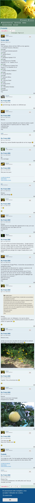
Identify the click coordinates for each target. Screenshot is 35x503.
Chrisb (7, 198)
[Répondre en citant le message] (30, 37)
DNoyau (7, 234)
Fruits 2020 (5, 40)
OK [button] (10, 500)
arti (6, 148)
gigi (2, 183)
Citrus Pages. (4, 178)
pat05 (2, 133)
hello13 (2, 470)
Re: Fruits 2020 (5, 100)
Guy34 (7, 35)
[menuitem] (31, 20)
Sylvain (7, 163)
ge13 (7, 328)
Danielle (7, 95)
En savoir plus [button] (7, 495)
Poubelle (3, 28)
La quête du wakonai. (5, 177)
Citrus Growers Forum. (6, 180)
